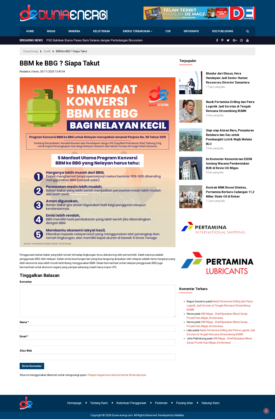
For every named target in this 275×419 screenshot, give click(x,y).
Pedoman (161, 403)
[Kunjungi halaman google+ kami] (237, 40)
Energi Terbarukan (137, 31)
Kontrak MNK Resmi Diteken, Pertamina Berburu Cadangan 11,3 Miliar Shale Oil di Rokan (230, 192)
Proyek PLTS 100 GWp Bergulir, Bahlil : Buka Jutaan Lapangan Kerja (90, 40)
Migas (52, 31)
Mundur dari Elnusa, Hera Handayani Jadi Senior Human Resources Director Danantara (228, 78)
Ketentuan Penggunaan (131, 403)
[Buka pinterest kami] (227, 40)
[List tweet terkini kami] (232, 40)
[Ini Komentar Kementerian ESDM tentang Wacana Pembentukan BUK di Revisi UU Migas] (190, 167)
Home (30, 31)
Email (24, 336)
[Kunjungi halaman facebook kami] (223, 40)
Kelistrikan (102, 31)
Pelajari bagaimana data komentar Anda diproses (117, 375)
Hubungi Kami (210, 403)
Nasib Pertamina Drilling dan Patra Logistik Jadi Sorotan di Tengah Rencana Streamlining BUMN (230, 106)
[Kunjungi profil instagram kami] (243, 40)
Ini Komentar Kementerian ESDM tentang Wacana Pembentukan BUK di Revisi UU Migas (229, 163)
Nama (24, 322)
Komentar (26, 281)
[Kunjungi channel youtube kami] (248, 40)
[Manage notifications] (266, 411)
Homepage (74, 403)
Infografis (192, 31)
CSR (168, 31)
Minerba (75, 31)
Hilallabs (179, 415)
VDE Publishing (222, 31)
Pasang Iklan (184, 403)
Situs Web (26, 350)
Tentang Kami (99, 403)
